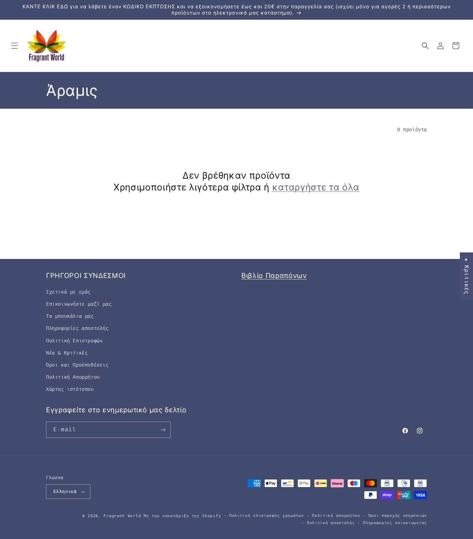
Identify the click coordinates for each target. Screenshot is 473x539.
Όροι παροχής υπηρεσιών (397, 515)
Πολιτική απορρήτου (336, 515)
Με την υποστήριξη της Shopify (182, 516)
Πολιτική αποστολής (331, 523)
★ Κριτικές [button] (466, 276)
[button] (14, 45)
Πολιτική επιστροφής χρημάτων (266, 515)
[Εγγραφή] (162, 430)
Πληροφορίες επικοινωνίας (395, 523)
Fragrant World (122, 516)
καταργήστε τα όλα (315, 186)
